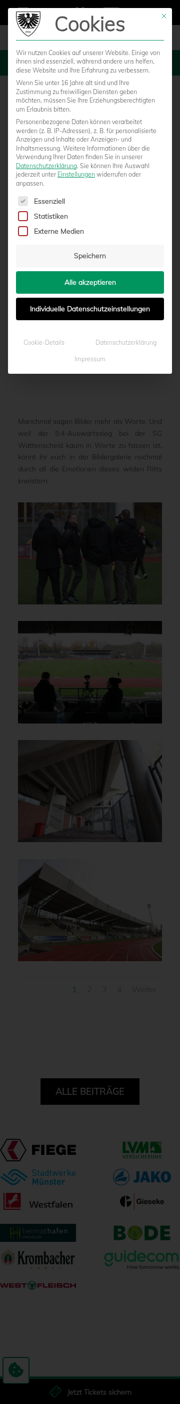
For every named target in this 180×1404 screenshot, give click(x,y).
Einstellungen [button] (76, 174)
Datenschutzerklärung (46, 166)
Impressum (90, 359)
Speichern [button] (90, 255)
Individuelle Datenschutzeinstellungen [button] (90, 308)
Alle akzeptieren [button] (90, 282)
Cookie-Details (44, 342)
